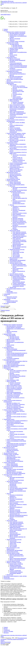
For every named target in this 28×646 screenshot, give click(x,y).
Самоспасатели (16, 196)
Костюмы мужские (17, 46)
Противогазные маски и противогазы (19, 193)
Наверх (2, 640)
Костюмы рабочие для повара (14, 472)
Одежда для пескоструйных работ (18, 163)
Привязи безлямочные (18, 277)
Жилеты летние (14, 50)
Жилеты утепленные (15, 38)
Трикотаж (12, 40)
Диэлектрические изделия (13, 179)
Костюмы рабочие (14, 44)
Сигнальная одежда (12, 57)
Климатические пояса (12, 300)
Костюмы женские (17, 45)
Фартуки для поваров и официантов (16, 473)
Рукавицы (15, 229)
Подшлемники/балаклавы (13, 459)
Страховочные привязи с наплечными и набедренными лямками (19, 281)
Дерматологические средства (17, 249)
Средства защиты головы (16, 263)
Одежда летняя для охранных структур (17, 158)
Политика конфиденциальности (15, 639)
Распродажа (10, 291)
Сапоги (14, 95)
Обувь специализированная (17, 111)
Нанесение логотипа (12, 296)
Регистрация (7, 642)
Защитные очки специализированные (18, 243)
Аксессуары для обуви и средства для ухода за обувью (20, 86)
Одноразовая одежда (12, 292)
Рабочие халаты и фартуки (16, 48)
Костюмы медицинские (16, 175)
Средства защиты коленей (16, 273)
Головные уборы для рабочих (11, 454)
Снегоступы (13, 115)
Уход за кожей (16, 256)
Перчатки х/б (16, 209)
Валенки (12, 118)
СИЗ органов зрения (15, 230)
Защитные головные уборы (14, 457)
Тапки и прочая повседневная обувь (18, 97)
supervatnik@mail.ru (5, 14)
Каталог (6, 30)
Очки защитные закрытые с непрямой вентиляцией (20, 234)
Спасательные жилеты (15, 261)
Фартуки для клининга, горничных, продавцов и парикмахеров (16, 131)
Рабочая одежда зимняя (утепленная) (16, 32)
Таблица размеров (11, 302)
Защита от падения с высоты (17, 275)
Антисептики (16, 250)
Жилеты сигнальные (15, 59)
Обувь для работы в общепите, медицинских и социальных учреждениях (17, 109)
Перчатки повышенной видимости (18, 515)
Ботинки (15, 88)
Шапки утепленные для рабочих (15, 461)
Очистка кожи (16, 255)
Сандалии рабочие (17, 94)
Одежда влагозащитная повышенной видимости (16, 63)
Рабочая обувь (10, 83)
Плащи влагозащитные (15, 77)
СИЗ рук (12, 204)
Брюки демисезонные (15, 182)
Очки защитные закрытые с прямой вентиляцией (20, 236)
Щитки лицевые (17, 245)
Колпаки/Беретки (11, 455)
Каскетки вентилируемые (19, 264)
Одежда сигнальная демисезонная (18, 65)
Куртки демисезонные (15, 183)
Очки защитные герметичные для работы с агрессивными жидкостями (19, 240)
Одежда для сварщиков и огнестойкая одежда (16, 165)
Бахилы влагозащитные (16, 72)
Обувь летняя (13, 84)
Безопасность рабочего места (14, 82)
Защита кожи (16, 253)
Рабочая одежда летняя (12, 42)
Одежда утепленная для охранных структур (19, 161)
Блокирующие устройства (19, 276)
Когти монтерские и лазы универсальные (16, 258)
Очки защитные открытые (19, 232)
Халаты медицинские (15, 173)
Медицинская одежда (12, 172)
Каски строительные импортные (18, 269)
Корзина (3, 306)
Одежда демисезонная (12, 180)
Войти (2, 642)
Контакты (6, 303)
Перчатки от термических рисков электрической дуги (20, 221)
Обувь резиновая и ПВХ (16, 99)
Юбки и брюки (13, 176)
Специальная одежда (12, 142)
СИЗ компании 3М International (17, 260)
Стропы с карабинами (18, 283)
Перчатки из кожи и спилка (20, 213)
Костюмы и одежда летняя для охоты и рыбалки (17, 140)
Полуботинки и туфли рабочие (17, 376)
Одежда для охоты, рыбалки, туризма (16, 133)
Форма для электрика (15, 171)
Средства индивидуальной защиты (15, 184)
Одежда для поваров (15, 127)
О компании (7, 630)
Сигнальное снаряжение (16, 69)
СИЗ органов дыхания (15, 191)
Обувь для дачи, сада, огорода (17, 106)
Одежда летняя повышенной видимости (17, 353)
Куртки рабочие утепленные (17, 34)
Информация (7, 299)
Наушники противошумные (20, 190)
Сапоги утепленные (18, 103)
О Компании (7, 294)
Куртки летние (13, 54)
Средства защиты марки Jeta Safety (18, 488)
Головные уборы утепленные (17, 41)
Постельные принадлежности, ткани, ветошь (15, 576)
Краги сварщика (17, 214)
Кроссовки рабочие (17, 90)
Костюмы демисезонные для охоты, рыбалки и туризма (17, 135)
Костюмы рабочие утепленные (17, 33)
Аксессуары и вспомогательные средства (14, 365)
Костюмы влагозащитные (16, 76)
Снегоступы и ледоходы (13, 396)
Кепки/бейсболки (11, 458)
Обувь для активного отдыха (17, 104)
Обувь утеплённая (14, 100)
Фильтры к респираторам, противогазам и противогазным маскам (19, 202)
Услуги (5, 295)
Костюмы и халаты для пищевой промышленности (15, 470)
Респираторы (16, 195)
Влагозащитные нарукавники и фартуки (17, 361)
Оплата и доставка (11, 298)
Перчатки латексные (18, 218)
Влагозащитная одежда (12, 71)
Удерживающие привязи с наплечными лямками (19, 285)
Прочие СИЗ (13, 287)
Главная (6, 29)
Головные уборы (14, 49)
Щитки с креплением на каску (17, 559)
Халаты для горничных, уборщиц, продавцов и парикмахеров (15, 407)
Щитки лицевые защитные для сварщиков (19, 247)
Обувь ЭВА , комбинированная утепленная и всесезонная (18, 113)
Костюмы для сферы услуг (13, 403)
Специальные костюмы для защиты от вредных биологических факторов (17, 168)
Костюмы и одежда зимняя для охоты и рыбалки (17, 138)
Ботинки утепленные (18, 102)
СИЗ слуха (12, 186)
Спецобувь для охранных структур (18, 117)
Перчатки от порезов (18, 219)
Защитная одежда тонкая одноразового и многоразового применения (17, 421)
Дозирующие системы (18, 252)
